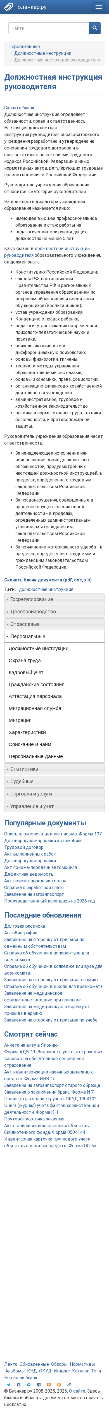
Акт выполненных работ (30, 854)
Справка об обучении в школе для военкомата (53, 986)
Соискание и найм (30, 744)
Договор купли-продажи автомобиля (43, 840)
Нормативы (82, 1364)
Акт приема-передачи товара (35, 880)
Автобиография (20, 932)
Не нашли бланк (20, 1377)
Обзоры (59, 1364)
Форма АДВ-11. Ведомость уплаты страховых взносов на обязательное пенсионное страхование (53, 1058)
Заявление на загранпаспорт (34, 894)
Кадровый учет (26, 672)
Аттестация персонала (35, 696)
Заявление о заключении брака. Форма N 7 (49, 1092)
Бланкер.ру (31, 7)
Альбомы (15, 1371)
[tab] (54, 599)
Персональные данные (36, 756)
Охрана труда (25, 660)
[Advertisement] (54, 1226)
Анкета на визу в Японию (31, 1045)
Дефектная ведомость (28, 874)
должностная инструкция (46, 589)
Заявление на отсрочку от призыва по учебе (51, 1020)
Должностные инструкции (42, 53)
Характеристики (27, 732)
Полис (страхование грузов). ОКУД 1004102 (50, 1098)
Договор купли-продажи (30, 860)
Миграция (20, 720)
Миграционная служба (35, 708)
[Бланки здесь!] (8, 6)
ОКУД (45, 1371)
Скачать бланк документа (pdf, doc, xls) (48, 580)
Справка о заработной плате (34, 887)
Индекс (62, 1371)
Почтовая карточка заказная (34, 1119)
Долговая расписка (24, 926)
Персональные (24, 46)
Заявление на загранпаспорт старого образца (52, 1085)
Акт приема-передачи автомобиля (40, 867)
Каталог (80, 1371)
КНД (32, 1371)
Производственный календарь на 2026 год (49, 901)
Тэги (96, 1371)
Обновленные (34, 1364)
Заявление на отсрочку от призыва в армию (51, 979)
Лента (10, 1364)
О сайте (77, 1391)
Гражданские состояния (37, 684)
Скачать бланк (19, 107)
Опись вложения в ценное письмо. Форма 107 (53, 834)
